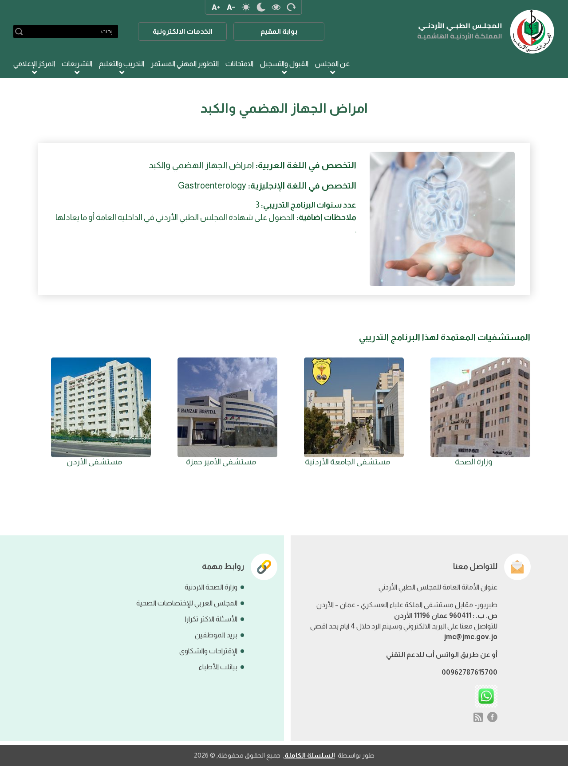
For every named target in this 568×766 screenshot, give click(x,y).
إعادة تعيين (291, 7)
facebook (492, 717)
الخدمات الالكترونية (183, 31)
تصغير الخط (230, 7)
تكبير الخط (215, 7)
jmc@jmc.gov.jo (470, 636)
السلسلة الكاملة (309, 755)
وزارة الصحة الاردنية (211, 587)
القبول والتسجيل (284, 63)
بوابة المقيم (278, 31)
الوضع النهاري (245, 7)
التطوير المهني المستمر (185, 63)
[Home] (486, 31)
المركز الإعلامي (34, 63)
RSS (478, 717)
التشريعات (77, 63)
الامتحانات (239, 63)
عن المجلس (332, 63)
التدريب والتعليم (121, 63)
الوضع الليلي (260, 7)
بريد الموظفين (216, 635)
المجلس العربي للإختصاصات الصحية (186, 603)
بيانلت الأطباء (218, 667)
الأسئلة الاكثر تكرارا (211, 619)
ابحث (20, 31)
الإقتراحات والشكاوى (208, 651)
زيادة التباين (276, 7)
